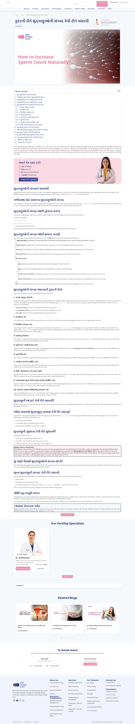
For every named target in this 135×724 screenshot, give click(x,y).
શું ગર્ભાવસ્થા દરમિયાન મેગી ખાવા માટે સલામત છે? (99, 625)
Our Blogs (90, 683)
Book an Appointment (67, 514)
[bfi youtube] (124, 4)
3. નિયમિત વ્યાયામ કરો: (26, 112)
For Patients (101, 8)
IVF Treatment (92, 711)
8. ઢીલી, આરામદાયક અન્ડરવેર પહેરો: (30, 125)
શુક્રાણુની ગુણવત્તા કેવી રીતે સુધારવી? (28, 132)
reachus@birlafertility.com (113, 685)
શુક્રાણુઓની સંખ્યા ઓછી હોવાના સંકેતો (29, 100)
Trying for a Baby (80, 8)
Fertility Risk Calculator (112, 701)
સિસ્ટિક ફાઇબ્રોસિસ (45, 249)
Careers (52, 694)
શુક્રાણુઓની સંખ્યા (88, 204)
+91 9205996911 (110, 682)
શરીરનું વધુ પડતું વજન (27, 264)
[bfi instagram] (121, 4)
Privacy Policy (17, 722)
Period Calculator (111, 695)
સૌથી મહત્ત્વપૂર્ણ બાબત (25, 140)
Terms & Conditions (56, 710)
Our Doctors (91, 8)
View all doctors (67, 576)
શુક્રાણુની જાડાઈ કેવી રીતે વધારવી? (28, 127)
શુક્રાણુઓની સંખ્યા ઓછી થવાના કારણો (29, 102)
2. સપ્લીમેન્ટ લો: (24, 110)
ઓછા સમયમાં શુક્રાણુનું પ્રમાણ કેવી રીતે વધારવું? (32, 130)
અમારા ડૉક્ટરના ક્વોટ (24, 142)
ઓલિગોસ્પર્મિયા (73, 194)
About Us (26, 8)
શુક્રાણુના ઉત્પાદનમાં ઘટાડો (70, 245)
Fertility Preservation (75, 694)
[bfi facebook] (127, 4)
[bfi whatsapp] (23, 700)
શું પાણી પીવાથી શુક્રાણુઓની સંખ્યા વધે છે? (30, 135)
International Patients (94, 707)
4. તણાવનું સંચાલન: (25, 115)
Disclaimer (27, 722)
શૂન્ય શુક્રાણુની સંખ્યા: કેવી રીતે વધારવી (30, 137)
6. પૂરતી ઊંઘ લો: (24, 120)
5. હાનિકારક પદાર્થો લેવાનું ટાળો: (29, 117)
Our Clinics (35, 8)
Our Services (68, 8)
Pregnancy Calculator (112, 698)
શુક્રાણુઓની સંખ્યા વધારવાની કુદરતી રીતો (30, 105)
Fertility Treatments (75, 683)
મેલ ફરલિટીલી (18, 26)
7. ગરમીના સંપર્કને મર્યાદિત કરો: (29, 122)
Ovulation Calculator (112, 691)
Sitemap (90, 694)
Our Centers (103, 2)
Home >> (17, 15)
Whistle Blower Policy (57, 706)
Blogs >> (23, 15)
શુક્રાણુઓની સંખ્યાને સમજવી (26, 95)
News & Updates (55, 690)
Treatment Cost (92, 697)
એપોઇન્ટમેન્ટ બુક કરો (28, 179)
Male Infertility (73, 686)
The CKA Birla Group (57, 683)
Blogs (109, 8)
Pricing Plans (91, 690)
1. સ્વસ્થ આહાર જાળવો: (26, 107)
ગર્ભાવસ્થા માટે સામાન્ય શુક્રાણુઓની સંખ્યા (30, 97)
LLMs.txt (35, 722)
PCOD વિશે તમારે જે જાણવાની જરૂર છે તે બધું (64, 625)
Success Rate (45, 8)
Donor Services (73, 690)
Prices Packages (56, 8)
